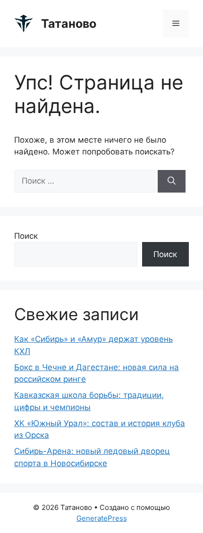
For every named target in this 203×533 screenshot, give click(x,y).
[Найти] (172, 181)
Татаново (68, 23)
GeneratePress (101, 518)
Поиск (26, 236)
